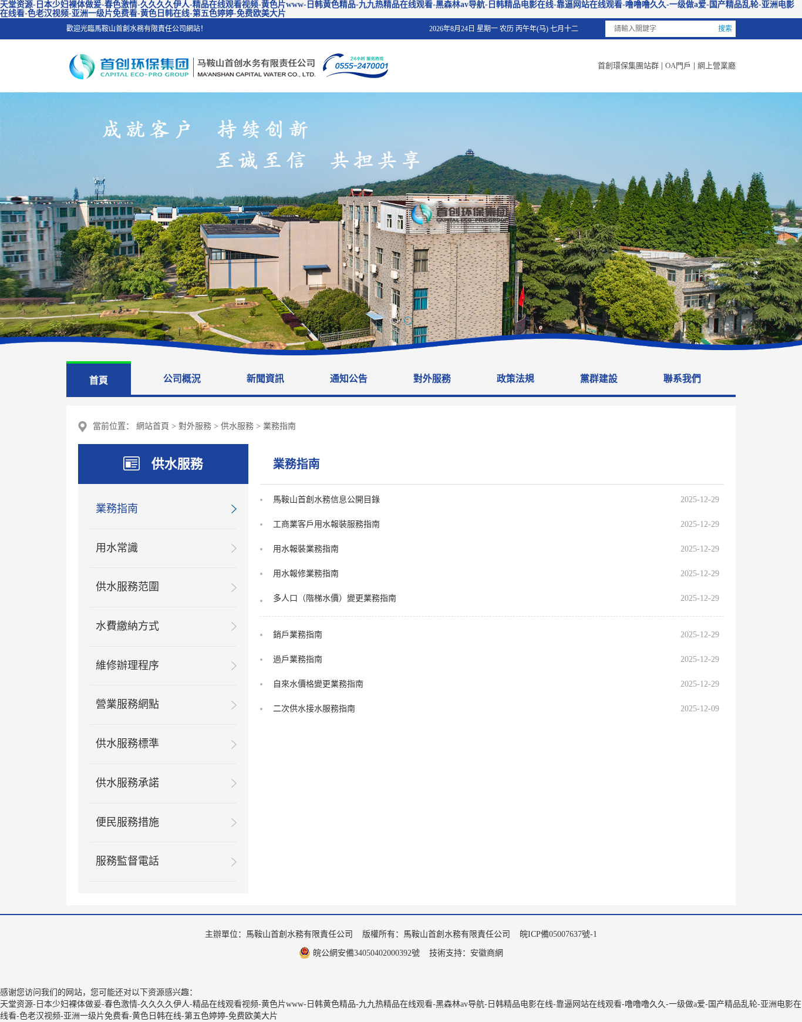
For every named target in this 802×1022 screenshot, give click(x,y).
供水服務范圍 (127, 587)
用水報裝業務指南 (306, 548)
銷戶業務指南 (297, 634)
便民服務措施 (127, 822)
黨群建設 (599, 379)
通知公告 (349, 379)
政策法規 (515, 379)
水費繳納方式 (127, 626)
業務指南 (279, 426)
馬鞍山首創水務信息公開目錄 (326, 499)
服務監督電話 (127, 861)
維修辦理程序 (127, 665)
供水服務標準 (127, 743)
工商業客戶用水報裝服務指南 (326, 524)
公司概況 (182, 379)
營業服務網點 (127, 704)
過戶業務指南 (297, 659)
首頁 (98, 380)
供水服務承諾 (127, 783)
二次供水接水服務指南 (314, 708)
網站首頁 (152, 426)
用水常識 (117, 548)
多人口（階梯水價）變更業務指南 (334, 598)
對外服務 (432, 379)
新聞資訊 (265, 379)
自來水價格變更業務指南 (318, 684)
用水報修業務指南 (306, 573)
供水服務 (237, 426)
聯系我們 (682, 379)
